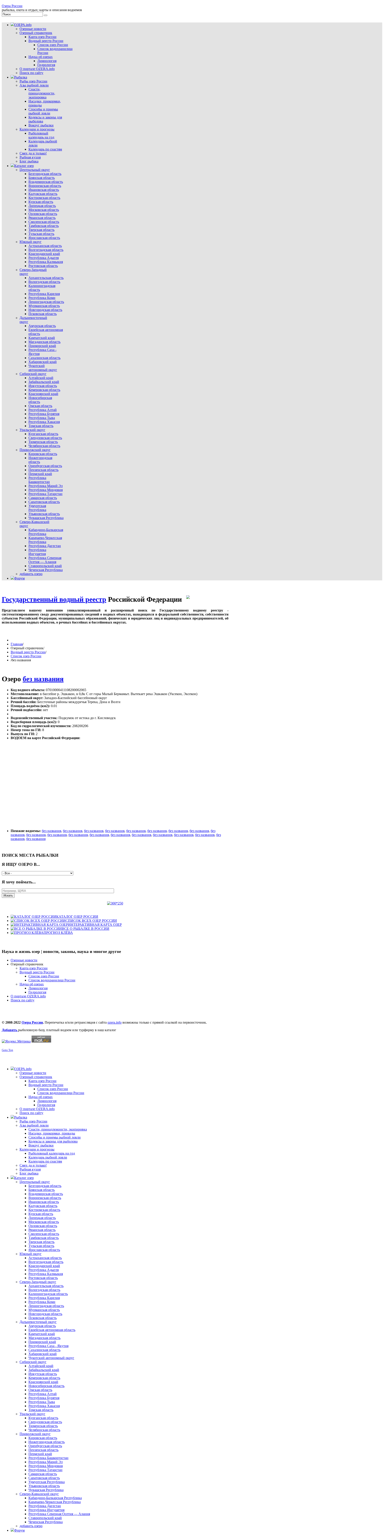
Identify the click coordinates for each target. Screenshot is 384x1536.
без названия (43, 679)
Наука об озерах (32, 984)
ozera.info (115, 1022)
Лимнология (38, 988)
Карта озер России (34, 968)
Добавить (10, 1030)
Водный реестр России (28, 652)
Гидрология (37, 992)
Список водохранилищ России (51, 980)
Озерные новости (24, 960)
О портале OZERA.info (28, 996)
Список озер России (26, 656)
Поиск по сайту (22, 1000)
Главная (17, 644)
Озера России (12, 6)
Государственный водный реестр (54, 599)
